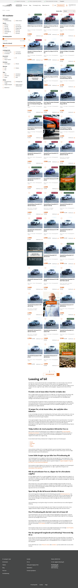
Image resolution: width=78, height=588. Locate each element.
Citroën (18, 25)
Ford (6, 26)
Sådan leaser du (45, 5)
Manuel (17, 63)
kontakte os (54, 544)
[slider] (3, 39)
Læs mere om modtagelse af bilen (35, 254)
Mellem (17, 68)
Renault (7, 29)
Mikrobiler (7, 75)
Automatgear (7, 63)
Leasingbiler (19, 5)
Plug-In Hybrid (8, 59)
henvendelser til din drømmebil (35, 468)
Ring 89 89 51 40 (51, 302)
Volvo (18, 31)
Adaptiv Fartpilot (8, 84)
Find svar (25, 5)
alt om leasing (42, 523)
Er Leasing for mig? (6, 559)
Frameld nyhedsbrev (31, 570)
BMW (6, 25)
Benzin (6, 57)
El (16, 57)
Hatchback (18, 74)
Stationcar (18, 75)
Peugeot (18, 28)
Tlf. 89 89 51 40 (72, 5)
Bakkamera (7, 87)
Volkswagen (8, 31)
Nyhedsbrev (29, 567)
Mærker (4, 564)
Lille (5, 68)
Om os (28, 562)
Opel (6, 28)
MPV (17, 77)
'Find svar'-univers (46, 544)
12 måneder (18, 52)
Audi (31, 444)
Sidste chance (19, 20)
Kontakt (28, 559)
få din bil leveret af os (65, 494)
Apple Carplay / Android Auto (19, 85)
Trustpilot (62, 1)
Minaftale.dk (61, 5)
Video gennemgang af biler (33, 564)
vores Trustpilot (70, 527)
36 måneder (18, 53)
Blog (30, 5)
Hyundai (18, 26)
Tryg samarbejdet (67, 353)
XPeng (18, 33)
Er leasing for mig (36, 5)
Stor (5, 69)
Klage (46, 584)
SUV (5, 74)
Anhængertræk (19, 81)
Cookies (41, 584)
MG (6, 33)
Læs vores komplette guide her (67, 180)
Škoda (18, 29)
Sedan (6, 77)
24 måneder (7, 53)
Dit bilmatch (51, 125)
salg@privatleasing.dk (59, 562)
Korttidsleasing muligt (8, 82)
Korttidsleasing (8, 20)
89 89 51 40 (57, 559)
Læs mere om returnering (35, 79)
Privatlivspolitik (34, 584)
